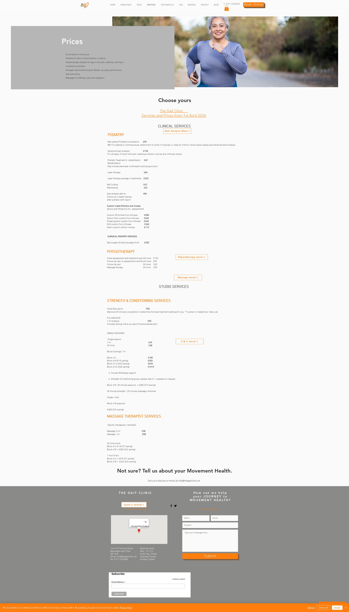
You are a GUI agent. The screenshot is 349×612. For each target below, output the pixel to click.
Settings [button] (311, 607)
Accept (337, 607)
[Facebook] (171, 505)
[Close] (345, 607)
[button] (226, 8)
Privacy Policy (126, 607)
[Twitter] (175, 505)
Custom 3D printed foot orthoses (125, 215)
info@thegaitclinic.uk (189, 480)
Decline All (323, 607)
